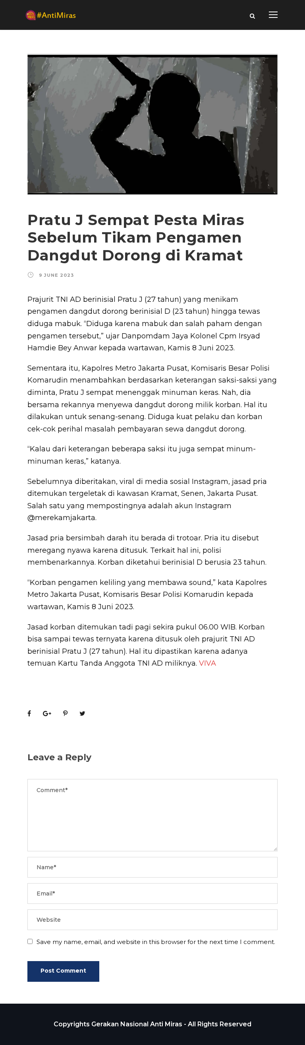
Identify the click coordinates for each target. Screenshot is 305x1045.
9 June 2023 (56, 275)
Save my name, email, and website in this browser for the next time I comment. (156, 942)
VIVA (207, 663)
